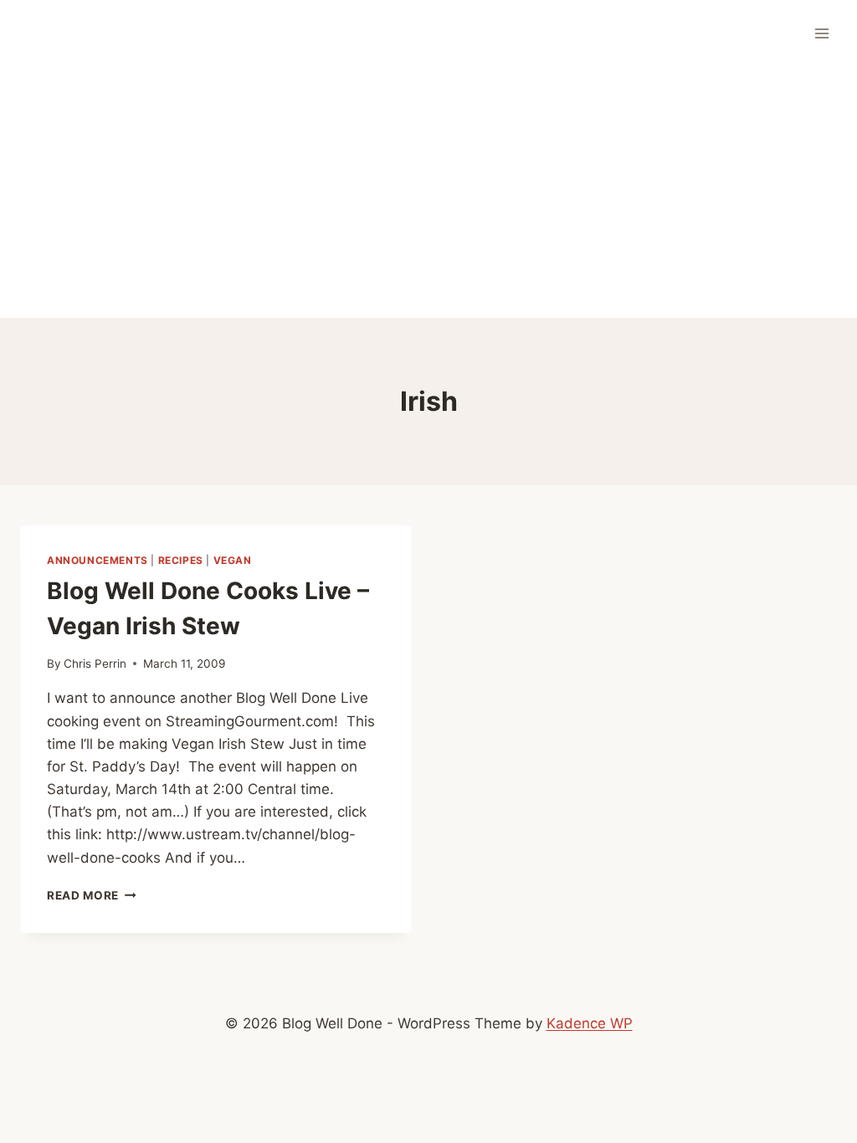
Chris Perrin (95, 663)
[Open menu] (821, 33)
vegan (232, 560)
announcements (97, 560)
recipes (180, 560)
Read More (91, 895)
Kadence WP (590, 1023)
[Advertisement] (428, 192)
